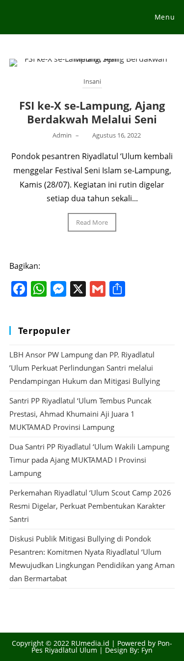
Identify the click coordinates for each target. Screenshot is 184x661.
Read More (92, 222)
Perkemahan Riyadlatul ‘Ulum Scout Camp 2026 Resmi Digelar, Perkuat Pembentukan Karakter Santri (90, 506)
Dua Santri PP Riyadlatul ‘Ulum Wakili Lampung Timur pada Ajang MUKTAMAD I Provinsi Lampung (89, 460)
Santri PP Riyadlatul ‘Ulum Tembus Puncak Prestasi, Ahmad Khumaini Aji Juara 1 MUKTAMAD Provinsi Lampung (80, 414)
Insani (92, 81)
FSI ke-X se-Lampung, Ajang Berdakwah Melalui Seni (92, 112)
